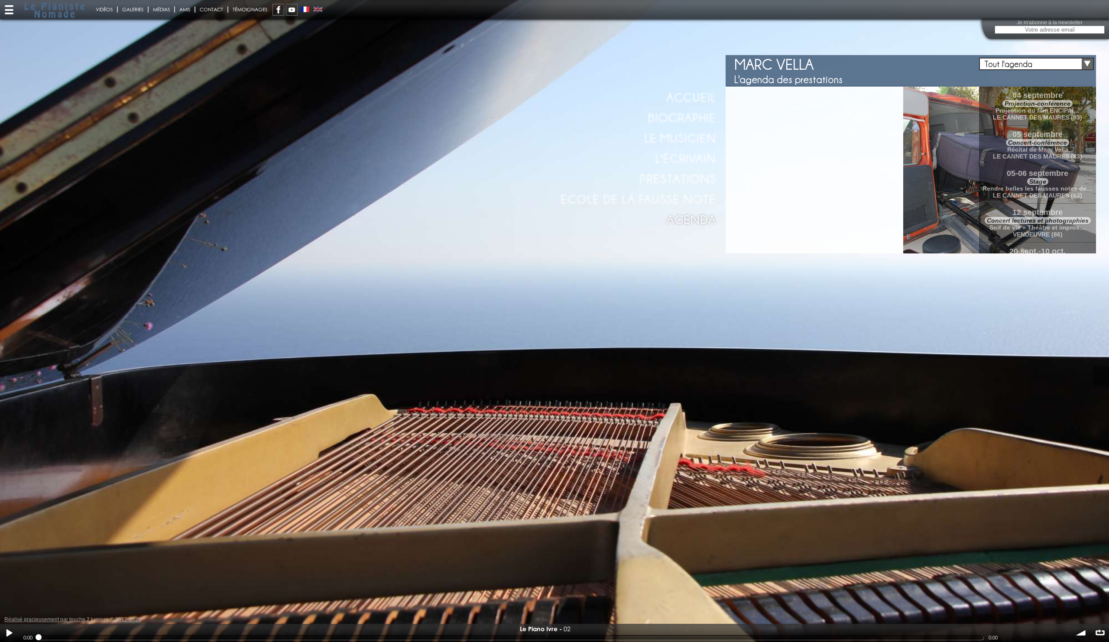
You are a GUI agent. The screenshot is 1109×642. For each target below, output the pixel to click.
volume (1081, 633)
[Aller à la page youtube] (292, 10)
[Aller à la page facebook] (278, 10)
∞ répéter (1100, 633)
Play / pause (9, 633)
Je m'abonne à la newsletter (1050, 22)
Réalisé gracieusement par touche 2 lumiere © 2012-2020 (72, 619)
